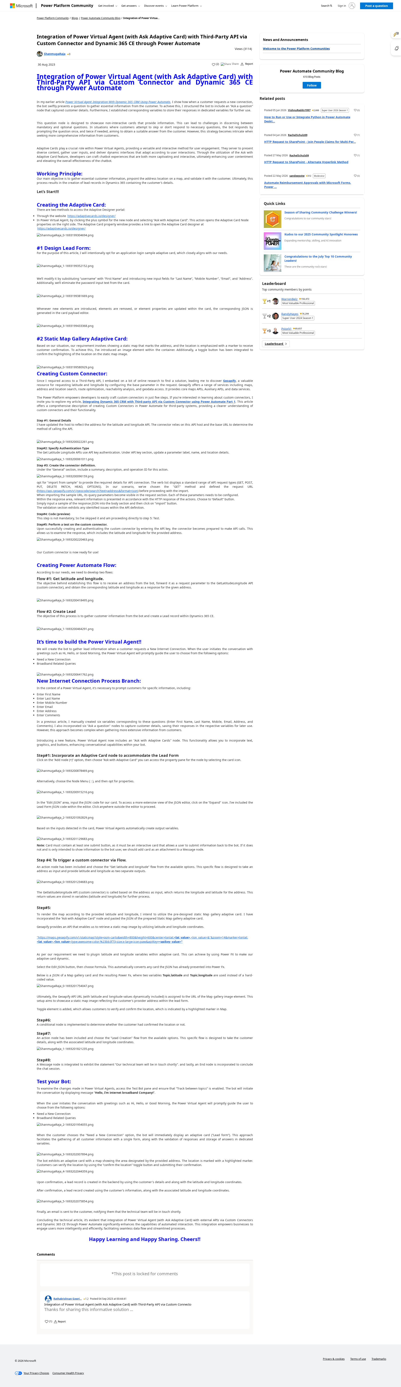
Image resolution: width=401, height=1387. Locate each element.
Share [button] (235, 64)
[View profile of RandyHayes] (275, 316)
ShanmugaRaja (54, 54)
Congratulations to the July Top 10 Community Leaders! (318, 258)
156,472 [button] (305, 298)
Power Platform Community (67, 5)
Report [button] (249, 64)
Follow (312, 85)
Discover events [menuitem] (154, 6)
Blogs (75, 18)
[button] (327, 6)
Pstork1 (286, 328)
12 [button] (87, 1299)
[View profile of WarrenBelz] (275, 301)
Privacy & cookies (334, 1359)
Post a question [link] (376, 6)
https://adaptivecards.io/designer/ (91, 216)
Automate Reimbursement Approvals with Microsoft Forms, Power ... (307, 185)
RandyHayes (289, 314)
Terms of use (358, 1359)
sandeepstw (297, 176)
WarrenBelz (289, 299)
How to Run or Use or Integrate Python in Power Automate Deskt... (307, 119)
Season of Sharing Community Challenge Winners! (320, 212)
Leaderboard (274, 344)
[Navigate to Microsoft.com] (21, 5)
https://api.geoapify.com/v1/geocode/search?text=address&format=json (88, 491)
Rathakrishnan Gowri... (67, 1298)
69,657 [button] (298, 328)
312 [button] (309, 175)
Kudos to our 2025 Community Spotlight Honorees (321, 234)
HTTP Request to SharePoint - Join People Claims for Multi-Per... (310, 142)
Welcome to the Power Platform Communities (296, 49)
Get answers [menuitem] (129, 6)
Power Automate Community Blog (100, 18)
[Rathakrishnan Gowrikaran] (48, 1299)
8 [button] (70, 54)
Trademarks (379, 1359)
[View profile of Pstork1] (275, 331)
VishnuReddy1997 (299, 110)
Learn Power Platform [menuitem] (184, 6)
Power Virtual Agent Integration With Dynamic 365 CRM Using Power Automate (117, 102)
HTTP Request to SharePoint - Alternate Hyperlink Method (306, 162)
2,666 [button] (316, 110)
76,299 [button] (305, 313)
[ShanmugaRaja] (40, 54)
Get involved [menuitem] (106, 6)
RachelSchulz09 (297, 135)
